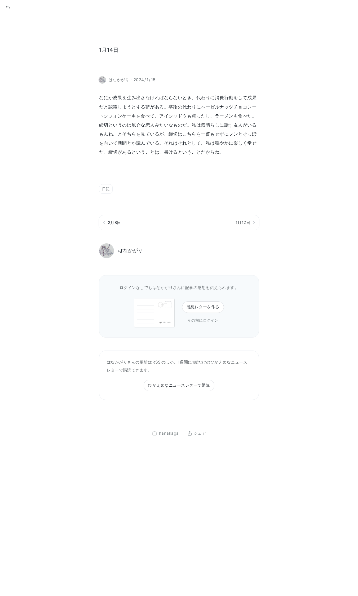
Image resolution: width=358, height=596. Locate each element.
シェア (200, 433)
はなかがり (130, 250)
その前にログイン (203, 320)
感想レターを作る (203, 306)
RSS (156, 362)
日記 (106, 189)
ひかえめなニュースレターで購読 (179, 385)
